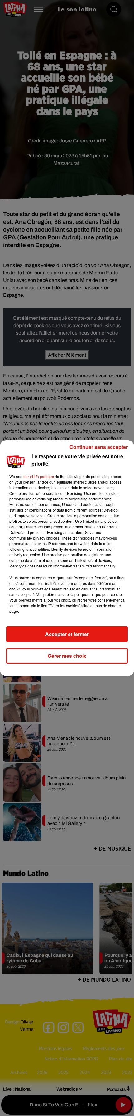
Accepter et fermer (67, 634)
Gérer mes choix (67, 655)
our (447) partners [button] (38, 476)
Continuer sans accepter (98, 446)
